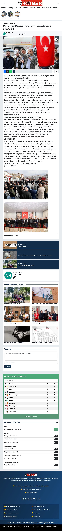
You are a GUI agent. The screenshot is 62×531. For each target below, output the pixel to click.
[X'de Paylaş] (7, 71)
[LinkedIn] (31, 499)
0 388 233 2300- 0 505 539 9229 (32, 489)
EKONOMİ (18, 8)
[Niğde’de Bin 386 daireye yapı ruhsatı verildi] (45, 294)
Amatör (14, 522)
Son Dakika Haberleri (11, 516)
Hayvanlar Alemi (39, 522)
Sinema (28, 522)
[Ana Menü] (4, 3)
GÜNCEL (4, 8)
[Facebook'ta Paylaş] (5, 71)
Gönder (7, 366)
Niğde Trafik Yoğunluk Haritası (41, 509)
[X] (25, 499)
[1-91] (26, 216)
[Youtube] (34, 499)
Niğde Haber (17, 274)
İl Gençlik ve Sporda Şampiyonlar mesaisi (43, 323)
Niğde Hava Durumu (39, 506)
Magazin (19, 522)
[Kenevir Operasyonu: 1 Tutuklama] (17, 333)
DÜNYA (40, 524)
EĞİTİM (32, 8)
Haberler (5, 23)
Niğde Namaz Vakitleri (12, 509)
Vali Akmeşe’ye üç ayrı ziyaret (12, 323)
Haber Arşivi (37, 516)
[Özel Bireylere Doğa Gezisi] (17, 294)
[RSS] (39, 499)
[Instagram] (28, 499)
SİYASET (25, 8)
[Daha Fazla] (14, 71)
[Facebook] (22, 499)
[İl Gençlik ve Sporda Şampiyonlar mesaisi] (45, 314)
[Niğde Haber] (8, 275)
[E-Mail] (14, 277)
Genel (32, 522)
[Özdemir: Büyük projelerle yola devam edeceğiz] (31, 52)
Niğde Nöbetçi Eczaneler (13, 506)
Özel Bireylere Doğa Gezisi (12, 303)
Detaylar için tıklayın (31, 416)
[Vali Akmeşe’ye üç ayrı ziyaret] (17, 314)
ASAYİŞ (10, 8)
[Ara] (57, 3)
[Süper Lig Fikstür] (57, 422)
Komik (23, 522)
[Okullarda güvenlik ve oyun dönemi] (45, 333)
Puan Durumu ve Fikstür (12, 513)
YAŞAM (56, 524)
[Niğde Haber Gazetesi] (30, 3)
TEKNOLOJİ (50, 524)
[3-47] (26, 184)
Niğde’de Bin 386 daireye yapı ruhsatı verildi (44, 303)
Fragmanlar (47, 522)
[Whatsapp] (37, 499)
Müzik (52, 522)
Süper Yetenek (8, 524)
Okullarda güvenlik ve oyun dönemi (42, 342)
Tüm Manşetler (37, 513)
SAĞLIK (44, 524)
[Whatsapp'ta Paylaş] (10, 71)
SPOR (38, 8)
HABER (9, 522)
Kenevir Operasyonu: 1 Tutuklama (13, 342)
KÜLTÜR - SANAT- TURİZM (50, 8)
